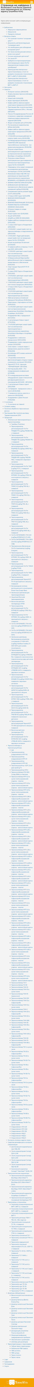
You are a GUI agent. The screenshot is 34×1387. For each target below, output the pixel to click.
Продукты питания (14, 34)
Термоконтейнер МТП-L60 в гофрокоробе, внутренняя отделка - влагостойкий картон (22, 925)
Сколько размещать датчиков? (18, 56)
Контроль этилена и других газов (19, 1140)
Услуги (6, 1366)
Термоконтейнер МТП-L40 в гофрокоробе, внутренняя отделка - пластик (20, 872)
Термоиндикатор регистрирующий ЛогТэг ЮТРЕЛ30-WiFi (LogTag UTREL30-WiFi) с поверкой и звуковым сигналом (21, 739)
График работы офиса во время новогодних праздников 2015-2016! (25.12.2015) (20, 132)
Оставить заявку (9, 406)
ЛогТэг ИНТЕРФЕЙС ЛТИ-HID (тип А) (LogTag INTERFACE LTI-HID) (21, 626)
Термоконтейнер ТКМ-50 (19, 1038)
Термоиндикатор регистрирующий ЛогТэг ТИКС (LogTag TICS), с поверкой (21, 573)
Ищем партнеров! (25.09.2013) (18, 100)
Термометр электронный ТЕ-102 (22, 1282)
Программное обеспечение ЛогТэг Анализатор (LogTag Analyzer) (20, 548)
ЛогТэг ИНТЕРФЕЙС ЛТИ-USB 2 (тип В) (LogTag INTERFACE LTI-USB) (22, 542)
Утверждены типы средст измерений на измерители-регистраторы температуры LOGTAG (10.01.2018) (20, 169)
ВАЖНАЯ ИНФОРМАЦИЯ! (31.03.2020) (20, 202)
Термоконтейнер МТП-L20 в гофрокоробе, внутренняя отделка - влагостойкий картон (22, 812)
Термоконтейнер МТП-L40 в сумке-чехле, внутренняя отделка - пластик (20, 885)
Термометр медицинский (20, 1242)
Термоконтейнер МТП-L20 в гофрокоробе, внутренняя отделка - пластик (20, 805)
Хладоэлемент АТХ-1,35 (19, 1131)
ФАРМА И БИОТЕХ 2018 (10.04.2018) (20, 182)
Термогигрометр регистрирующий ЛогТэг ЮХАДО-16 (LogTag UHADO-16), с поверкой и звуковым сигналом (22, 679)
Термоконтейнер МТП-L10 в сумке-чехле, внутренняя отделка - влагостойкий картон (22, 785)
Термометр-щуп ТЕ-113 (18, 1286)
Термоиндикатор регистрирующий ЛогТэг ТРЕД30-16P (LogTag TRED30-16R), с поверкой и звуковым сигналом (21, 457)
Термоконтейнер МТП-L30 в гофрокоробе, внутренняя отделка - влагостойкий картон (22, 839)
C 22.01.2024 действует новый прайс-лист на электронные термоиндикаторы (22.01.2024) (20, 293)
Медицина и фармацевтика (17, 29)
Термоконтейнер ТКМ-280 (20, 1020)
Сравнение (8, 1362)
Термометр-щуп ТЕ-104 (19, 1284)
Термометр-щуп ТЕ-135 (19, 1288)
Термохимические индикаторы (18, 1173)
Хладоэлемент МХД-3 (18, 1138)
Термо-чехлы (15, 1357)
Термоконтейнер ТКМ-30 (19, 1022)
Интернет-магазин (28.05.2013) (18, 92)
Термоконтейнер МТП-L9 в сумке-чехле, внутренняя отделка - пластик (20, 972)
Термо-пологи (16, 1355)
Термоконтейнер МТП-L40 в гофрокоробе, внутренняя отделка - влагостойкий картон (22, 879)
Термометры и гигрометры (17, 1202)
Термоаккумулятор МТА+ (19, 770)
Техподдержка (9, 1364)
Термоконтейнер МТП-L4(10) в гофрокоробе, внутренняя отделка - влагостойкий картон (22, 865)
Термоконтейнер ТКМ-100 (20, 998)
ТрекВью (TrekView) (18, 424)
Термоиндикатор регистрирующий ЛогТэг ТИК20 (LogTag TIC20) (22, 566)
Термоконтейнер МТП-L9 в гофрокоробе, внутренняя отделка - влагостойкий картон (22, 965)
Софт (6, 1359)
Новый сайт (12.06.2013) (15, 98)
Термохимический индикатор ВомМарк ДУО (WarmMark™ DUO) (21, 1182)
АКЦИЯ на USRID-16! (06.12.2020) (18, 218)
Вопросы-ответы (10, 36)
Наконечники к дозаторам (20, 1339)
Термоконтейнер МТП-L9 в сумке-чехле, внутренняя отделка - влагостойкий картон (22, 978)
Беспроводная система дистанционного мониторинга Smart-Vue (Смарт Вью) (21, 588)
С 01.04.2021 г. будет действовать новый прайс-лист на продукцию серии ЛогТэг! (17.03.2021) (19, 238)
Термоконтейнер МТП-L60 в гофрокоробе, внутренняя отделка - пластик (20, 918)
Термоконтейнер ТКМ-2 (19, 1009)
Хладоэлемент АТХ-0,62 (19, 1129)
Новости (7, 89)
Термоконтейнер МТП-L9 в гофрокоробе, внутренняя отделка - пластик (20, 958)
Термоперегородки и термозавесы (20, 1344)
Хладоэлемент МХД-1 (18, 1133)
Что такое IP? (12, 58)
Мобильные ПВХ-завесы (19, 1348)
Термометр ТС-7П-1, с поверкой (22, 1291)
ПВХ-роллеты (15, 1351)
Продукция (8, 417)
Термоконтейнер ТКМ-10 (19, 987)
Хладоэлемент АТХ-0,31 (19, 1127)
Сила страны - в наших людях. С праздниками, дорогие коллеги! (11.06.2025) (19, 349)
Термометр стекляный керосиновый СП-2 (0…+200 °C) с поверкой (21, 1246)
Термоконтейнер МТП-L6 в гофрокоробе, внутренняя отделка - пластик (20, 898)
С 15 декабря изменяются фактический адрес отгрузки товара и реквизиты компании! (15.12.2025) (20, 360)
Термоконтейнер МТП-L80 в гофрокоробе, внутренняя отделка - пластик (21, 938)
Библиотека (8, 27)
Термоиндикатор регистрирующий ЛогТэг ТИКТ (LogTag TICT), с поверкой (21, 466)
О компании (8, 402)
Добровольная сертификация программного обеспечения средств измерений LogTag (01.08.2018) (20, 187)
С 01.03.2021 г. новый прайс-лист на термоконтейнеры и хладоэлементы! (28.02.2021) (20, 231)
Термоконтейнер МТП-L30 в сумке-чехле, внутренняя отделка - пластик (20, 845)
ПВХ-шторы (15, 1353)
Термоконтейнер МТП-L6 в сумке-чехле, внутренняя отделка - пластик (20, 905)
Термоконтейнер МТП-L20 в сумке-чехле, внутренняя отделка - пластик (20, 819)
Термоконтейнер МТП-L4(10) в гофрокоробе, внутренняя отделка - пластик (21, 859)
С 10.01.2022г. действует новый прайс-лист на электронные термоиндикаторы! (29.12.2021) (20, 278)
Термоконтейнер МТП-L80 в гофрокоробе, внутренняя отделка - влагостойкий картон (22, 945)
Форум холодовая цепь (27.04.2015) (20, 123)
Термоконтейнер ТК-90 (19, 985)
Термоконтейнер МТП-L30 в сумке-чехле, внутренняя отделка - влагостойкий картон (22, 852)
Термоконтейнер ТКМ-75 (19, 1040)
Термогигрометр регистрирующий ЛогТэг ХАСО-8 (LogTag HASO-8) (19, 706)
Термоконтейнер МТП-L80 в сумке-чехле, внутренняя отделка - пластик (21, 952)
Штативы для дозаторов (19, 1342)
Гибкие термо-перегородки (20, 1346)
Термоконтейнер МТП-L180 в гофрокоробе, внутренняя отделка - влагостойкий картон (22, 799)
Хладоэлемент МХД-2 (18, 1136)
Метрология (12, 32)
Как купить (8, 87)
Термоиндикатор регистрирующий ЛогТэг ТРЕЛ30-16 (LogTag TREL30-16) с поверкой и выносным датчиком (21, 714)
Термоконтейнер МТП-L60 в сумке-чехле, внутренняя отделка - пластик (20, 932)
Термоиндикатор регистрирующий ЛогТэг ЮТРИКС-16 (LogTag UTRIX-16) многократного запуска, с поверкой (21, 475)
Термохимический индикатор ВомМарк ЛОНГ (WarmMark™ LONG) (21, 1189)
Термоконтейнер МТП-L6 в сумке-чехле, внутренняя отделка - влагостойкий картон (22, 912)
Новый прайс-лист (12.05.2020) (18, 213)
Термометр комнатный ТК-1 (20, 1235)
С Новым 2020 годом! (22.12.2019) (19, 196)
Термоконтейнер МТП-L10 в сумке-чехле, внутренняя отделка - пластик (20, 792)
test (12, 750)
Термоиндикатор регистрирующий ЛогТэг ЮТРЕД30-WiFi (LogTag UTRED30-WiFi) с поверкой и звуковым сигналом (21, 668)
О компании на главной (16, 404)
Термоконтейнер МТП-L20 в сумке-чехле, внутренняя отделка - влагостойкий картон (22, 825)
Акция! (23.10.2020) (14, 216)
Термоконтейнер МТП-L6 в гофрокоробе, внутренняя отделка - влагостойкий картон (22, 892)
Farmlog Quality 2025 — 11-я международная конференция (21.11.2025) (18, 371)
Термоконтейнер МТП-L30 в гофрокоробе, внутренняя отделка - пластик (20, 832)
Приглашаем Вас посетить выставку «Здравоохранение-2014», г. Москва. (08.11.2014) (20, 109)
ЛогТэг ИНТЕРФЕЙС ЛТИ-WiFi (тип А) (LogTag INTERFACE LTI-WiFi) (21, 632)
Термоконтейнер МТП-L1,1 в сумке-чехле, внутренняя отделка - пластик (20, 779)
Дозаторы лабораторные (16, 1293)
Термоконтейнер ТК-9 (18, 983)
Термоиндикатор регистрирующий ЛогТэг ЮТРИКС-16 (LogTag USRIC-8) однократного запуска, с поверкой (21, 557)
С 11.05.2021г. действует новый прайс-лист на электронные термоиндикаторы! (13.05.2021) (20, 253)
